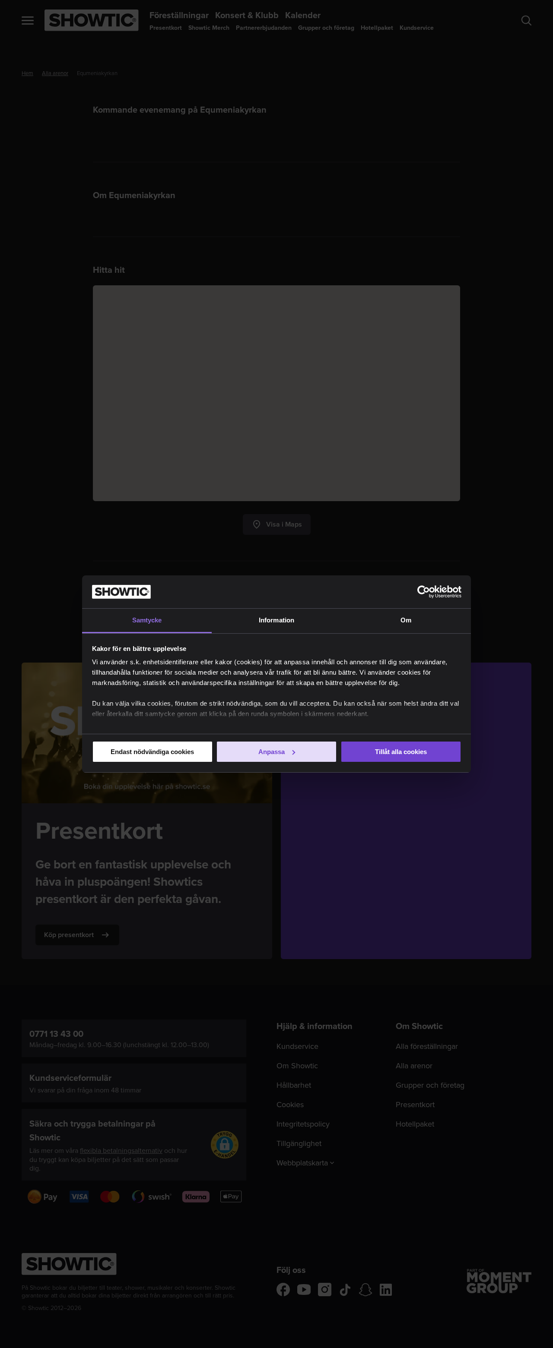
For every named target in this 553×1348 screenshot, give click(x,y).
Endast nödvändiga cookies (152, 751)
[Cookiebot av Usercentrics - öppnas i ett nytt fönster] (423, 591)
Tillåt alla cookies (401, 751)
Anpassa (271, 751)
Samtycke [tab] (147, 620)
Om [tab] (405, 620)
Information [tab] (276, 620)
